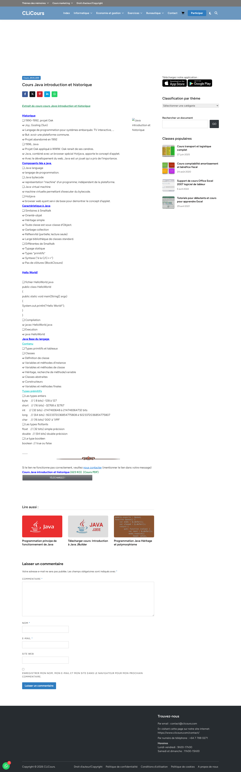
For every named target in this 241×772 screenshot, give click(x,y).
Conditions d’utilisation (154, 766)
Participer (197, 13)
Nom (26, 623)
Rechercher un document (177, 117)
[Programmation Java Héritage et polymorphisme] (134, 526)
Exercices (133, 13)
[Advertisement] (120, 44)
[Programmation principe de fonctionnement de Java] (42, 526)
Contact (172, 13)
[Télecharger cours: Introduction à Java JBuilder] (88, 526)
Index (66, 13)
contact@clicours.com (183, 723)
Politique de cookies (183, 766)
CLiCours (33, 13)
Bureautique (153, 13)
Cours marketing (61, 3)
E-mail (27, 638)
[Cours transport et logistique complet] (168, 146)
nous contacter (92, 467)
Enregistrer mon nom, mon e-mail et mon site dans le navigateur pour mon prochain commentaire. (82, 675)
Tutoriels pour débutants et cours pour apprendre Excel (196, 199)
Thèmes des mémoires (34, 3)
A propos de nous (208, 766)
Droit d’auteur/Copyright (90, 3)
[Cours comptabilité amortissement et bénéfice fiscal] (168, 163)
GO (214, 123)
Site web (28, 653)
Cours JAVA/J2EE (31, 78)
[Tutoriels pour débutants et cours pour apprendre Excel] (168, 198)
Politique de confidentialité (122, 766)
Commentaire (32, 579)
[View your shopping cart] (183, 13)
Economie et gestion (108, 13)
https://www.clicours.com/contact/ (178, 732)
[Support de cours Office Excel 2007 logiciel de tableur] (168, 181)
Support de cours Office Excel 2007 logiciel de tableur (195, 182)
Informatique (81, 13)
